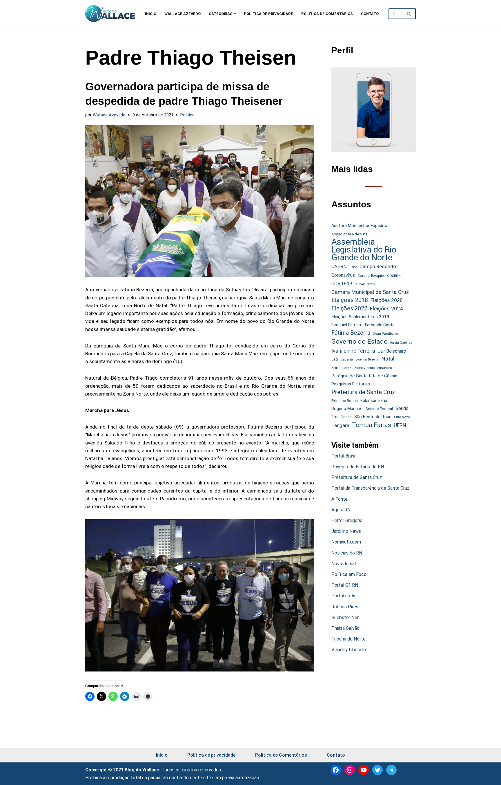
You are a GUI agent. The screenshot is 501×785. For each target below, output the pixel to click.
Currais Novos (365, 284)
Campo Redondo (378, 266)
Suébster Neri (345, 617)
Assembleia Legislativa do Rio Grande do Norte (363, 250)
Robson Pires (344, 607)
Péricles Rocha (344, 400)
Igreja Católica (401, 343)
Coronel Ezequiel (370, 276)
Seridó (402, 408)
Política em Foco (348, 574)
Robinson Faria (373, 400)
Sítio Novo (402, 417)
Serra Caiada (341, 417)
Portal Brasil (343, 456)
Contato (370, 14)
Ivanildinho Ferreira (353, 351)
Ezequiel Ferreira (346, 325)
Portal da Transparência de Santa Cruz (370, 488)
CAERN (339, 266)
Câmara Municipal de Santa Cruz (370, 292)
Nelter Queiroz (341, 368)
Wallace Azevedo (182, 14)
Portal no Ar (343, 596)
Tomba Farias (371, 425)
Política (187, 115)
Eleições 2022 (349, 308)
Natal (387, 359)
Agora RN (341, 510)
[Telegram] (391, 770)
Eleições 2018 (349, 300)
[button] (235, 13)
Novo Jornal (343, 563)
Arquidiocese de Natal (350, 234)
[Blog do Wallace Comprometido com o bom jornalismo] (110, 13)
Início (150, 14)
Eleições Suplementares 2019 (360, 316)
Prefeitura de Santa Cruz (363, 392)
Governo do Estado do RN (357, 466)
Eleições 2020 (387, 300)
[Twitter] (377, 770)
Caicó (353, 267)
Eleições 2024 (386, 308)
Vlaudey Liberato (348, 649)
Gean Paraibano (385, 334)
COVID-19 (341, 283)
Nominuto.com (346, 542)
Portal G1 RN (344, 585)
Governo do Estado (359, 341)
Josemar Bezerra (367, 359)
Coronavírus (343, 275)
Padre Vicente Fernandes (373, 368)
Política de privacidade (268, 14)
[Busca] (409, 13)
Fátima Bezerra (350, 333)
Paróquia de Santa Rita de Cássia (364, 375)
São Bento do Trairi (372, 416)
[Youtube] (363, 770)
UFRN (400, 425)
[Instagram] (349, 770)
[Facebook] (336, 770)
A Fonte (339, 499)
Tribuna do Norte (348, 639)
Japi (334, 359)
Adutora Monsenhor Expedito (359, 225)
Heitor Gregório (346, 520)
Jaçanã (347, 359)
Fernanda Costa (380, 325)
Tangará (340, 425)
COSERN (394, 276)
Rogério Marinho (347, 408)
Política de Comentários (327, 14)
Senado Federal (379, 409)
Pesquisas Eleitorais (350, 384)
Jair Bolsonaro (392, 351)
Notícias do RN (346, 553)
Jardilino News (346, 531)
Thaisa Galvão (345, 628)
